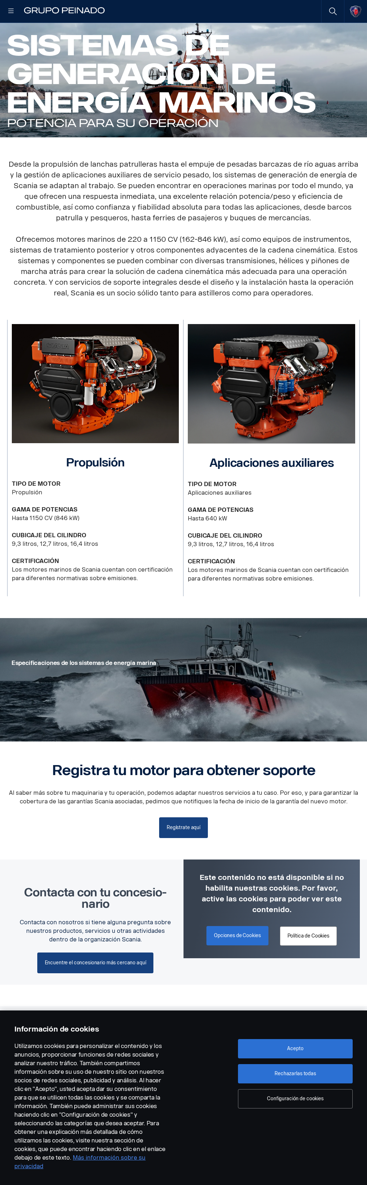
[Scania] (355, 11)
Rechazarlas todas (295, 1074)
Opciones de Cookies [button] (237, 935)
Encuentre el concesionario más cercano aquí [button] (95, 963)
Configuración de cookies (295, 1099)
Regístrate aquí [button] (183, 827)
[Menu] (11, 11)
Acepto (295, 1049)
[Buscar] (332, 11)
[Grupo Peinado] (64, 11)
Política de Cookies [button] (308, 936)
